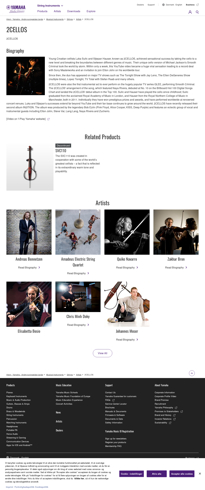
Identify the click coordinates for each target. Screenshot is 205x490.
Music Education (63, 385)
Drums (9, 407)
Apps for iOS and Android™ (19, 445)
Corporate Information (165, 392)
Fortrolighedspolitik (24, 486)
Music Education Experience (69, 399)
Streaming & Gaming (16, 437)
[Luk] (199, 473)
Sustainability (161, 422)
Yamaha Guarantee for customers (120, 396)
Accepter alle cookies (182, 473)
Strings (70, 19)
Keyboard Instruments (16, 396)
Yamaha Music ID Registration (119, 431)
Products (42, 11)
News (58, 412)
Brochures (110, 407)
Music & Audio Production (18, 399)
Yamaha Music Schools (67, 392)
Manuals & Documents (115, 411)
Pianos (9, 392)
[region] (102, 474)
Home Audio (12, 433)
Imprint (9, 486)
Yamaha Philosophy (164, 407)
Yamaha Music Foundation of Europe (73, 396)
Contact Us (110, 392)
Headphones (12, 426)
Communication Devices (17, 441)
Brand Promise (161, 399)
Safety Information (113, 422)
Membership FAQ (113, 446)
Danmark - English (174, 4)
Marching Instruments (16, 422)
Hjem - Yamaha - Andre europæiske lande (24, 19)
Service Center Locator (116, 403)
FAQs (108, 399)
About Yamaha (161, 385)
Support (151, 4)
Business (190, 4)
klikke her (79, 478)
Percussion (11, 418)
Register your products (115, 442)
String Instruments (48, 5)
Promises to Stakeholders (167, 411)
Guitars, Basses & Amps (18, 403)
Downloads (73, 11)
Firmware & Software (115, 414)
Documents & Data (114, 418)
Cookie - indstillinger (131, 473)
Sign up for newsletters (116, 438)
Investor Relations (163, 418)
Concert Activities (64, 403)
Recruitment (160, 403)
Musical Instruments (55, 19)
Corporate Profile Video (165, 396)
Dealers (140, 4)
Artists (57, 11)
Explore (91, 11)
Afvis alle (156, 473)
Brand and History (163, 414)
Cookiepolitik (41, 486)
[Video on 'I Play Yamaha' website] (25, 119)
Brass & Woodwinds (15, 411)
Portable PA (11, 430)
